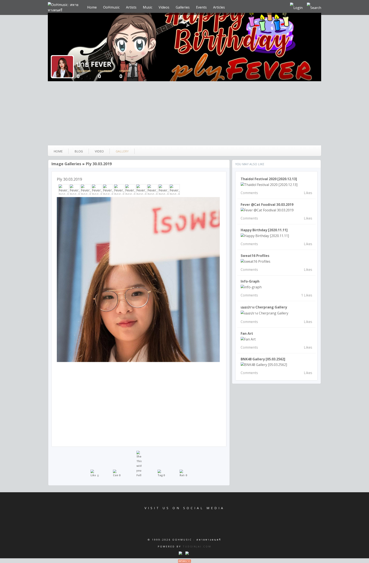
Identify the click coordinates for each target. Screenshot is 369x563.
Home (92, 7)
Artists (131, 7)
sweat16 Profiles (255, 255)
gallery (122, 151)
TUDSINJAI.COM (197, 546)
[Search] (314, 7)
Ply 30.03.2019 (99, 163)
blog (79, 151)
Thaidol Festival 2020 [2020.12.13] (269, 179)
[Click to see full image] (184, 47)
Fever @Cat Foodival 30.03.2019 (267, 204)
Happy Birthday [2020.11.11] (264, 230)
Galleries (183, 7)
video (99, 151)
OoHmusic (111, 7)
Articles (219, 7)
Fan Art (247, 333)
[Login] (296, 7)
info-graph (250, 281)
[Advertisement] (184, 113)
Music (147, 7)
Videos (164, 7)
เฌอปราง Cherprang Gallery (264, 307)
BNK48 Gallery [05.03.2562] (263, 359)
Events (201, 7)
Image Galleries (66, 163)
